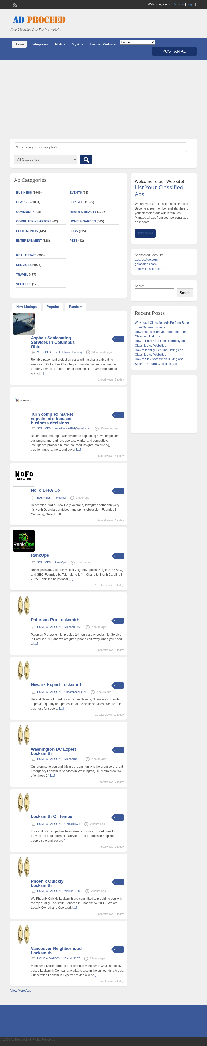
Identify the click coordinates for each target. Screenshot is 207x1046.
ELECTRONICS (27, 231)
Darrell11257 (72, 958)
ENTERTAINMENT (29, 240)
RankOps (40, 555)
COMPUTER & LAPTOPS (33, 221)
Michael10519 (72, 758)
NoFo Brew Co (45, 490)
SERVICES (44, 352)
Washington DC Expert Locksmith (53, 751)
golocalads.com (146, 264)
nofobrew (60, 497)
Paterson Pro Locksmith (55, 619)
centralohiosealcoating (68, 352)
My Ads (77, 44)
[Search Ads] (86, 159)
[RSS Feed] (14, 4)
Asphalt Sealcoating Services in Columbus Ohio (53, 342)
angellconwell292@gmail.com (72, 428)
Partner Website (103, 44)
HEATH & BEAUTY (83, 212)
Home (19, 44)
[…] (41, 373)
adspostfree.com (146, 259)
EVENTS (76, 192)
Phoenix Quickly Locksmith (47, 883)
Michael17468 (72, 627)
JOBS (74, 231)
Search (140, 286)
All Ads (60, 44)
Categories (39, 44)
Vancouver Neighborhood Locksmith (56, 950)
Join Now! (145, 233)
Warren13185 (72, 890)
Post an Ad (174, 51)
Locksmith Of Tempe (51, 816)
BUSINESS (44, 497)
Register (178, 4)
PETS (73, 240)
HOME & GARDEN (83, 221)
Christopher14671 (75, 691)
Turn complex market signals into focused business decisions (52, 418)
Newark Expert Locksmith (56, 684)
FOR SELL (77, 202)
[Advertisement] (103, 99)
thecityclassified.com (149, 269)
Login (190, 4)
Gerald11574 (72, 823)
